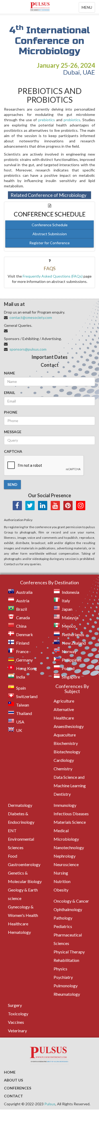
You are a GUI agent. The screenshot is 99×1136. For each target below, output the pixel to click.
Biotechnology (67, 751)
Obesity (61, 889)
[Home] (49, 6)
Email (9, 392)
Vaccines (16, 1022)
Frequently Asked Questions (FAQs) (53, 276)
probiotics (72, 119)
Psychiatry (63, 977)
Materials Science (70, 822)
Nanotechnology (69, 847)
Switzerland (26, 696)
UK (19, 730)
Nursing (61, 872)
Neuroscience (66, 864)
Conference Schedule (50, 225)
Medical (61, 830)
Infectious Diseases (71, 813)
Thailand (24, 713)
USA (20, 721)
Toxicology (18, 1013)
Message (12, 431)
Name (9, 373)
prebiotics (46, 119)
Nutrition (62, 881)
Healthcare (18, 923)
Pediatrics (63, 926)
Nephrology (65, 855)
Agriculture (64, 700)
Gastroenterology (24, 864)
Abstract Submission (49, 234)
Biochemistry (66, 743)
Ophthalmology (68, 909)
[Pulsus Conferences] (49, 1055)
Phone (10, 412)
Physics (60, 968)
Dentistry (62, 793)
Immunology (65, 805)
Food (12, 855)
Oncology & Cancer (71, 900)
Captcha (13, 451)
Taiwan (22, 704)
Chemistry (63, 768)
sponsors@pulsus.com (28, 349)
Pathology (63, 917)
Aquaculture (65, 734)
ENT (12, 830)
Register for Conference (49, 243)
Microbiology (66, 838)
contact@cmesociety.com (31, 317)
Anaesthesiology (69, 726)
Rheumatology (67, 994)
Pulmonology (66, 985)
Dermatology (20, 805)
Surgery (15, 1005)
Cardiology (64, 760)
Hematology (19, 932)
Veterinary (17, 1030)
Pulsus (49, 1104)
